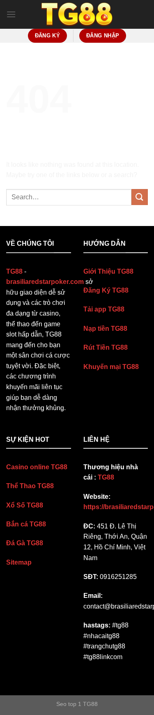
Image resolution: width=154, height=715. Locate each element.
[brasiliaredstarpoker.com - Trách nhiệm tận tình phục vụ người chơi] (77, 14)
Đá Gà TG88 (24, 543)
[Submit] (139, 197)
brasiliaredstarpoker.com (45, 281)
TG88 (106, 477)
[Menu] (11, 14)
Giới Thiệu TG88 (108, 271)
